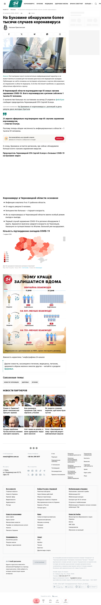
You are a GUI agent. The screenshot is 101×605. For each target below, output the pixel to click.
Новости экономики (13, 514)
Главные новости (11, 491)
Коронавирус (29, 4)
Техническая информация (88, 454)
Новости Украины (12, 494)
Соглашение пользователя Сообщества (72, 473)
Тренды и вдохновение (13, 545)
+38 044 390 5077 (34, 457)
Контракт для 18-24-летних (77, 499)
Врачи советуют (76, 4)
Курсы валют (10, 520)
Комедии (40, 525)
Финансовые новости (13, 522)
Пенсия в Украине (12, 530)
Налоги (8, 528)
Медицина (49, 4)
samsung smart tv (92, 586)
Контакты (87, 458)
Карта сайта (87, 472)
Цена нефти (10, 517)
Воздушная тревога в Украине (47, 499)
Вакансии (87, 461)
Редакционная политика (55, 461)
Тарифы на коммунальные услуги (17, 525)
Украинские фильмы (44, 520)
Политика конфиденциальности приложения (74, 467)
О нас (53, 453)
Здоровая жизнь (61, 4)
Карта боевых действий (45, 494)
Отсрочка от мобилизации (77, 502)
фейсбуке (60, 99)
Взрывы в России (43, 505)
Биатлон (40, 548)
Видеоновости (10, 499)
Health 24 (6, 9)
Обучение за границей (76, 530)
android (58, 586)
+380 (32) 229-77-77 (64, 576)
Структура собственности (88, 465)
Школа (71, 522)
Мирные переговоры (44, 497)
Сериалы (40, 528)
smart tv (80, 586)
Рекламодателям (56, 471)
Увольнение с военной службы (79, 491)
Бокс (38, 540)
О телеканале (55, 464)
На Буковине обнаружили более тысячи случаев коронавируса (37, 9)
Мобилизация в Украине (78, 489)
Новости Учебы (74, 514)
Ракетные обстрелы (43, 491)
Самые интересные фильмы (46, 517)
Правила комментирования (73, 477)
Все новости (11, 489)
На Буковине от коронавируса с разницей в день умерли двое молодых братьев (32, 107)
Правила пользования (58, 474)
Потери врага (41, 508)
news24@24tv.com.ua (11, 457)
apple (69, 586)
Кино (39, 514)
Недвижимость (12, 537)
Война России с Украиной (47, 489)
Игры (85, 476)
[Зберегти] (60, 34)
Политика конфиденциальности (74, 454)
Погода (8, 505)
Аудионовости (10, 502)
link (28, 470)
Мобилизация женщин (76, 497)
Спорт (39, 537)
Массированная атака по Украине (48, 502)
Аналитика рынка (12, 540)
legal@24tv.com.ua (75, 578)
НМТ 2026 (72, 524)
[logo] (15, 3)
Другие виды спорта (43, 550)
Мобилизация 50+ (74, 494)
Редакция (54, 457)
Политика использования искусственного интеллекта (72, 460)
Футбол (39, 542)
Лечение (40, 4)
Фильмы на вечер (43, 522)
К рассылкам (39, 562)
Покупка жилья (11, 542)
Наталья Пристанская (17, 27)
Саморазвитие (73, 527)
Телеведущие (55, 468)
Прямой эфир (10, 497)
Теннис (39, 545)
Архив (85, 469)
